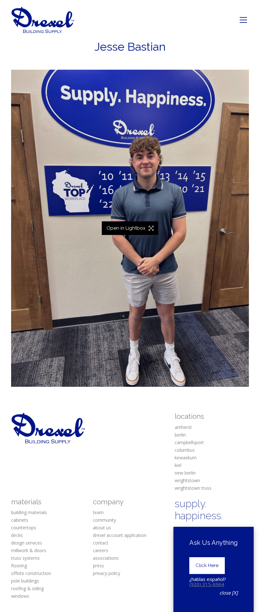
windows (20, 596)
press (98, 566)
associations (106, 558)
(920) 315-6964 (206, 584)
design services (26, 543)
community (104, 520)
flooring (19, 566)
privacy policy (106, 573)
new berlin (185, 473)
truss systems (25, 558)
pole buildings (25, 581)
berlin (180, 435)
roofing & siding (27, 588)
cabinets (19, 520)
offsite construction (31, 573)
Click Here (207, 565)
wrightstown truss (193, 488)
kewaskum (186, 458)
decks (17, 535)
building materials (29, 512)
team (98, 512)
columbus (185, 450)
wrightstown (187, 480)
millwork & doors (28, 550)
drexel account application (119, 535)
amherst (183, 427)
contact (100, 543)
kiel (178, 465)
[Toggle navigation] (243, 20)
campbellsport (189, 442)
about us (102, 528)
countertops (23, 528)
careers (100, 550)
